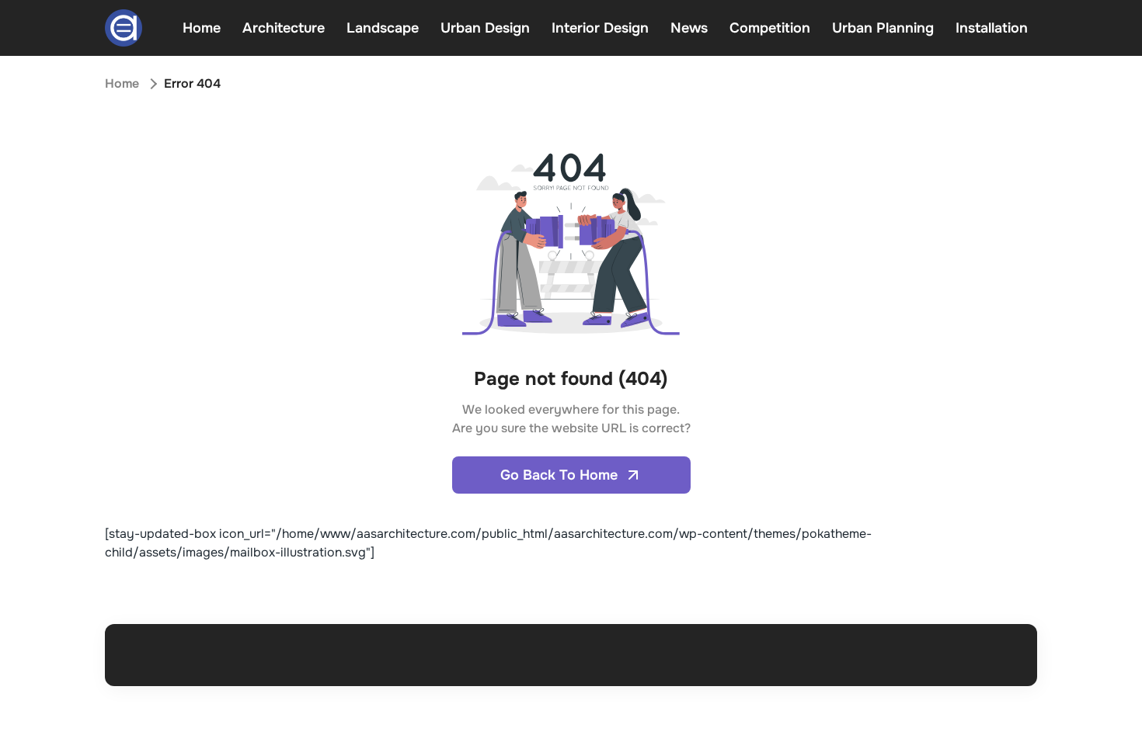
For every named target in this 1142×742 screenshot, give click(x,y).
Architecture (283, 27)
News (689, 27)
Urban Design (485, 27)
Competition (769, 27)
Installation (992, 27)
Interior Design (600, 27)
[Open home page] (123, 28)
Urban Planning (883, 27)
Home (202, 27)
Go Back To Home (559, 475)
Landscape (382, 27)
